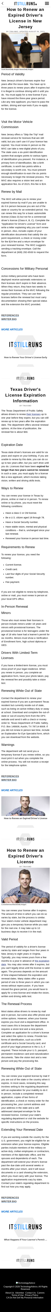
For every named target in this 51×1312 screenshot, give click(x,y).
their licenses (33, 414)
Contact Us (30, 1293)
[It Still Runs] (25, 3)
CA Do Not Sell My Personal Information (24, 1298)
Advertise (19, 1293)
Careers (40, 1293)
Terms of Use (18, 1295)
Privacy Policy (31, 1295)
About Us (9, 1293)
